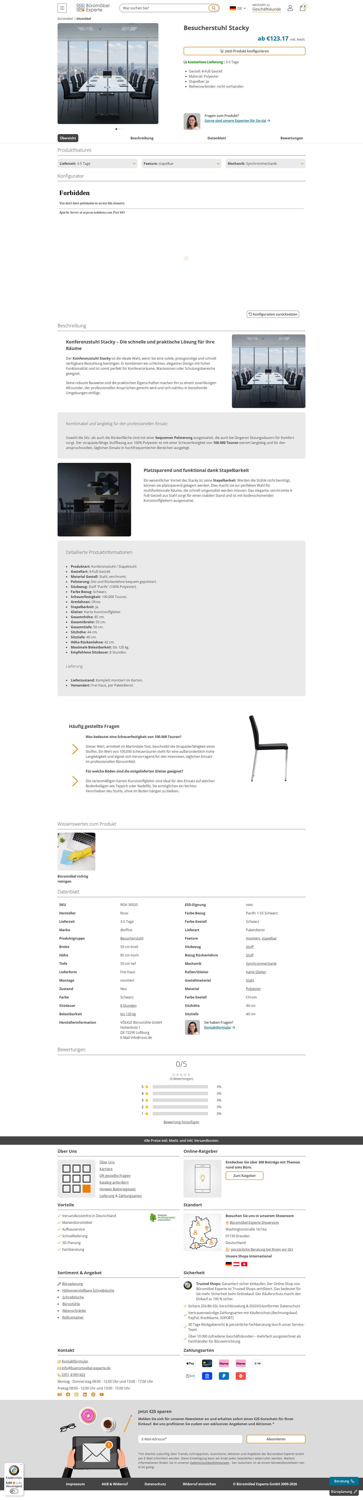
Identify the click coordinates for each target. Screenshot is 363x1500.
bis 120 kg (128, 1014)
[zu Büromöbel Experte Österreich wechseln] (236, 1264)
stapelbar (269, 938)
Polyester (253, 988)
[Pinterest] (93, 1394)
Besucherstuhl (131, 938)
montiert (253, 938)
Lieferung (107, 1196)
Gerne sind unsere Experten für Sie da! (235, 120)
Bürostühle (71, 1304)
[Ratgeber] (60, 1394)
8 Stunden (128, 1005)
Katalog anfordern (114, 1182)
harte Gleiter (256, 972)
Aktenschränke (74, 1310)
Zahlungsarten (130, 1196)
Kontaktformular (217, 1027)
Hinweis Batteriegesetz (117, 1189)
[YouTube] (102, 1394)
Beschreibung (141, 138)
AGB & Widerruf (115, 1484)
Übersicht (68, 138)
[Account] (290, 8)
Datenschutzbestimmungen (209, 1463)
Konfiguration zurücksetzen (275, 314)
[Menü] (62, 8)
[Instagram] (76, 1394)
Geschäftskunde (267, 9)
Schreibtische (73, 1297)
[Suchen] (213, 8)
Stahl (250, 980)
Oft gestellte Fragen (115, 1175)
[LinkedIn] (85, 1394)
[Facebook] (68, 1394)
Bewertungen (291, 138)
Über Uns (107, 1162)
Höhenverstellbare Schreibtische (88, 1290)
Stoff (250, 946)
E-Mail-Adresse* (154, 1439)
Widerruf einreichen (199, 1484)
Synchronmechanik (261, 963)
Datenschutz (155, 1484)
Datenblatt (217, 138)
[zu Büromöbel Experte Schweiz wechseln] (244, 1264)
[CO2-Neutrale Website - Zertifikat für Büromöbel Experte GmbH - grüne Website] (162, 1217)
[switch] (14, 1491)
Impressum (75, 1484)
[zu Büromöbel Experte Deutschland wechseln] (229, 1264)
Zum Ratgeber (244, 1175)
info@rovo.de (141, 1037)
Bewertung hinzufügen (181, 1122)
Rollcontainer (73, 1317)
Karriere (106, 1169)
